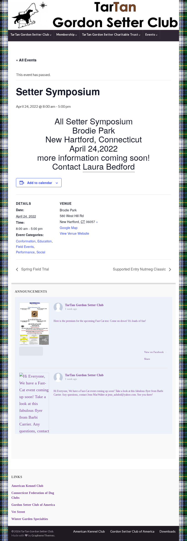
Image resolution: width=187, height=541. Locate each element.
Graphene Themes (43, 535)
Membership (65, 34)
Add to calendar (39, 182)
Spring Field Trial (34, 269)
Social (40, 252)
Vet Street (18, 512)
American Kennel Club (27, 486)
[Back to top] (176, 530)
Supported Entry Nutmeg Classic (140, 269)
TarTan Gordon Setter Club (30, 34)
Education (44, 241)
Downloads (168, 531)
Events (150, 34)
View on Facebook (154, 352)
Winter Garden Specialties (29, 519)
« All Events (26, 60)
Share (147, 358)
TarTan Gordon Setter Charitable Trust (110, 34)
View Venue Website (74, 233)
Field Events (25, 246)
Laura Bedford (109, 166)
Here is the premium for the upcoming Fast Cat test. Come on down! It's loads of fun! (100, 321)
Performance (25, 252)
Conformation (26, 241)
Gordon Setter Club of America (33, 505)
